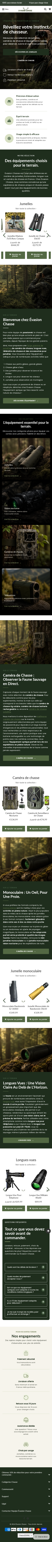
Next (48, 235)
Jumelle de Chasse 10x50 (37, 237)
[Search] (45, 9)
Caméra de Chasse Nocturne (13, 814)
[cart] (50, 9)
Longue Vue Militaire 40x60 (38, 1196)
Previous (4, 235)
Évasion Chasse (21, 1524)
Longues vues (26, 1140)
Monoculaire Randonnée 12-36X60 (13, 1007)
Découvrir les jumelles (26, 52)
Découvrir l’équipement (26, 401)
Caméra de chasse (26, 60)
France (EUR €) (24, 1535)
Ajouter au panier (16, 255)
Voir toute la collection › (26, 208)
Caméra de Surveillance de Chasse (38, 814)
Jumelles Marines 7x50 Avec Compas (15, 237)
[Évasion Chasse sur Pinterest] (28, 1519)
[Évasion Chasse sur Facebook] (24, 1519)
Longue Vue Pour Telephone (13, 1196)
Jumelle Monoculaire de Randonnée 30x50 (38, 1007)
